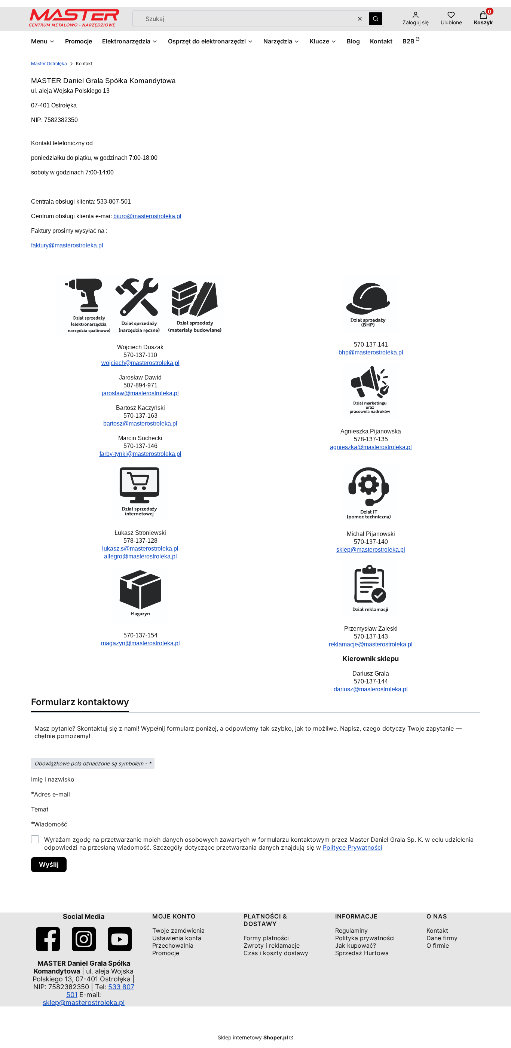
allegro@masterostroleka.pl (140, 556)
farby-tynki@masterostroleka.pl (140, 454)
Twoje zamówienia (178, 930)
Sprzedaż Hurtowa (362, 953)
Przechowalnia (172, 945)
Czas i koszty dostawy (276, 953)
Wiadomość (50, 824)
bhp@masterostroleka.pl (371, 352)
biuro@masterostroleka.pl (147, 216)
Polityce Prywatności (352, 847)
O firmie (437, 945)
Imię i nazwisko (52, 779)
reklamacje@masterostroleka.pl (371, 644)
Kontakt (437, 930)
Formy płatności (266, 938)
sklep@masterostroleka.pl (370, 549)
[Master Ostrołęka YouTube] (120, 949)
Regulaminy (351, 930)
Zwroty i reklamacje (272, 945)
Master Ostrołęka (49, 63)
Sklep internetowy (253, 1037)
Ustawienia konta (176, 938)
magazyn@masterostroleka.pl (140, 643)
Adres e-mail (52, 794)
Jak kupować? (355, 945)
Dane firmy (442, 938)
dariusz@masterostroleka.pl (371, 689)
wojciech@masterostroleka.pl (140, 363)
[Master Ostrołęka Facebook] (48, 949)
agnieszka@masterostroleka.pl (371, 447)
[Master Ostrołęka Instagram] (84, 949)
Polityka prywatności (365, 938)
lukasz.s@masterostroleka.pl (140, 548)
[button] (375, 18)
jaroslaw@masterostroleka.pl (140, 393)
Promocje (165, 953)
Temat (40, 809)
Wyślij (49, 864)
